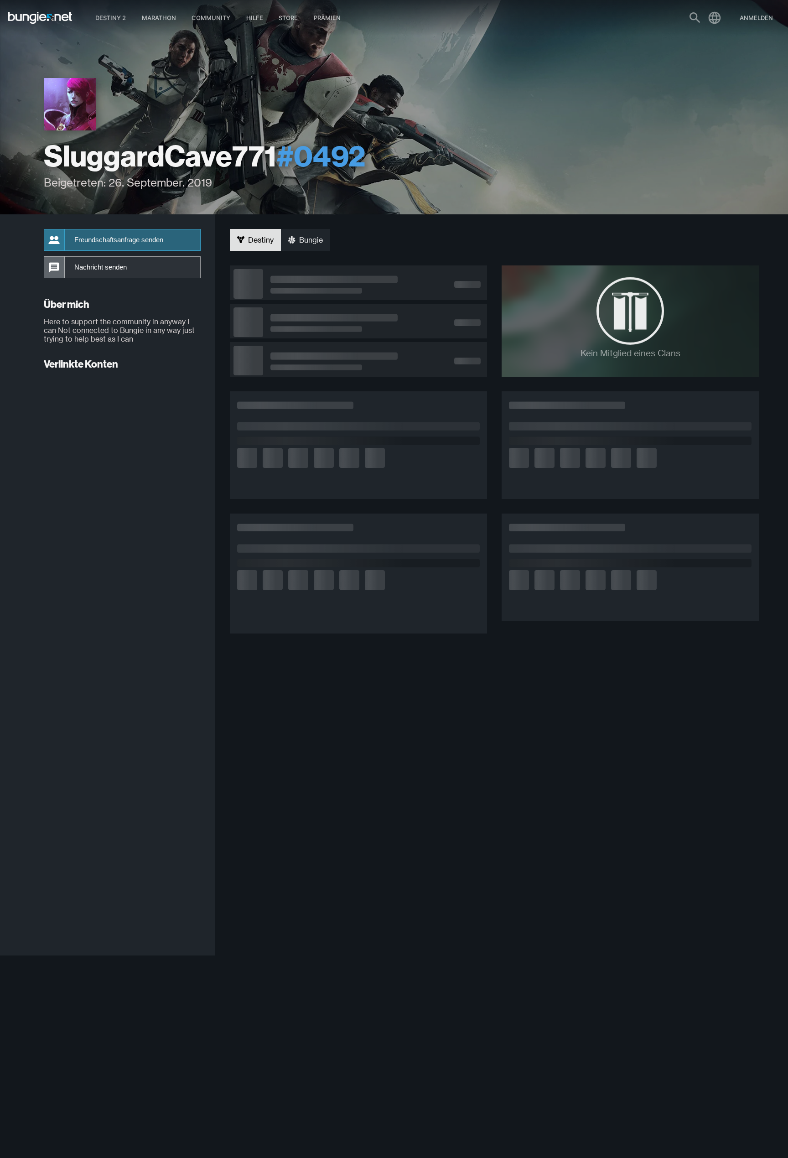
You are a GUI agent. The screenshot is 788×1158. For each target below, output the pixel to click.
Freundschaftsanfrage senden (118, 240)
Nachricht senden (100, 267)
